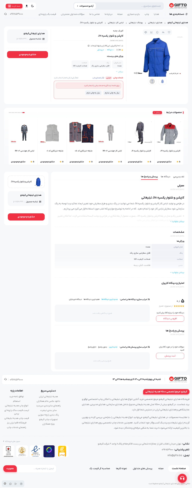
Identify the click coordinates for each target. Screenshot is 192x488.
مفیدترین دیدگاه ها (92, 299)
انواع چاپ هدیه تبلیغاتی (16, 405)
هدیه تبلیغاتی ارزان (48, 396)
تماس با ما (94, 14)
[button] (23, 112)
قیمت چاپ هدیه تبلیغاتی (16, 418)
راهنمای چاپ (97, 78)
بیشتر (158, 112)
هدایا (156, 14)
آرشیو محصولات (86, 6)
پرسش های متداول (142, 468)
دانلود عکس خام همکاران (48, 401)
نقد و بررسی (178, 176)
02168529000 (16, 14)
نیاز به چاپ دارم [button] (93, 92)
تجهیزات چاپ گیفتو (48, 419)
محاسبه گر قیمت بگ (99, 468)
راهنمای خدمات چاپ (16, 427)
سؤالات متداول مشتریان (72, 14)
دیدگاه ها (165, 176)
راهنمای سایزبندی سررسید (48, 405)
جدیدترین (113, 347)
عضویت (10, 468)
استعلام (16, 401)
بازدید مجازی (133, 14)
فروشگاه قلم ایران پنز (16, 422)
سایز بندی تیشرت (48, 410)
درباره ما (108, 14)
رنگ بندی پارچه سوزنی (48, 414)
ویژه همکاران (48, 423)
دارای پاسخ (92, 347)
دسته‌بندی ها (176, 14)
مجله (120, 14)
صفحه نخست (179, 468)
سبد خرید (14, 5)
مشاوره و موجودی (27, 54)
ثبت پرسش (170, 355)
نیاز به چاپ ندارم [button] (112, 92)
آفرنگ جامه (118, 30)
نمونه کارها (121, 468)
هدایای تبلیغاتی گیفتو (178, 22)
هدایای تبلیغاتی (155, 22)
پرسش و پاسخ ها (149, 176)
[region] (96, 23)
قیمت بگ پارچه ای (47, 14)
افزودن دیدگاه (170, 318)
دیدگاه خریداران (75, 299)
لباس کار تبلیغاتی (116, 22)
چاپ (147, 14)
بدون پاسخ (102, 347)
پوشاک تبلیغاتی (136, 22)
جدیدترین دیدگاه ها (109, 299)
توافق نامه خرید (16, 396)
